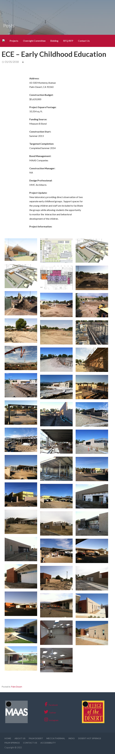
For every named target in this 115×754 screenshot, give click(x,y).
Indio (71, 738)
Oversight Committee (34, 40)
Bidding (54, 40)
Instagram (53, 720)
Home (7, 738)
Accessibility (48, 742)
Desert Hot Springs (89, 738)
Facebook (53, 705)
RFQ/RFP (68, 40)
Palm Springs (12, 742)
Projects (14, 40)
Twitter (52, 712)
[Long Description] (16, 722)
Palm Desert (16, 686)
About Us (20, 738)
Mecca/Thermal (55, 738)
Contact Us (84, 40)
